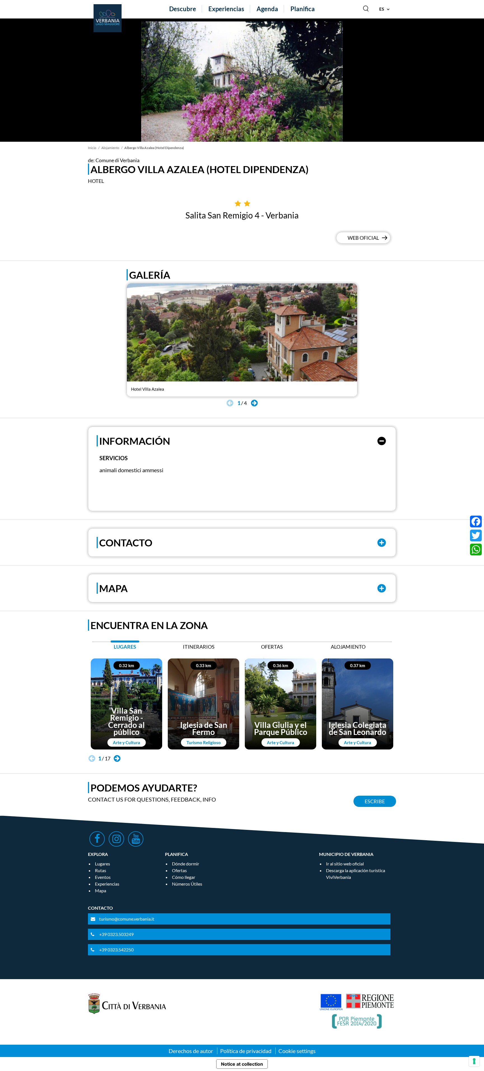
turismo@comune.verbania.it (126, 918)
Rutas (100, 870)
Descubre (182, 9)
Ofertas (179, 870)
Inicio (92, 148)
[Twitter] (476, 535)
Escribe (375, 801)
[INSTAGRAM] (116, 839)
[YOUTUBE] (136, 839)
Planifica (302, 9)
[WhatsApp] (476, 550)
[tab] (125, 648)
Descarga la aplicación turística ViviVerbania (355, 874)
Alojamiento (110, 148)
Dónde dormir (185, 863)
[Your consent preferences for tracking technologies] (474, 1061)
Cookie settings (297, 1050)
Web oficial (363, 238)
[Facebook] (476, 521)
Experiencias (226, 9)
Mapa (100, 890)
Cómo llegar (183, 877)
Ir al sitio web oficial (345, 863)
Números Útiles (187, 883)
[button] (254, 403)
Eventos (103, 877)
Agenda (267, 9)
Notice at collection (242, 1064)
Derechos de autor (191, 1050)
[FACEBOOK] (97, 839)
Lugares (102, 863)
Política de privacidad (245, 1050)
